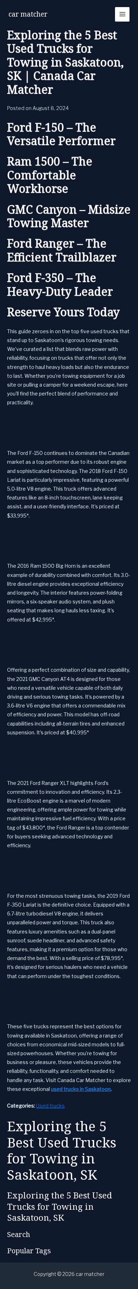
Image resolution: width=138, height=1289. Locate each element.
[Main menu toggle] (122, 14)
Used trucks (50, 1106)
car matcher (27, 14)
